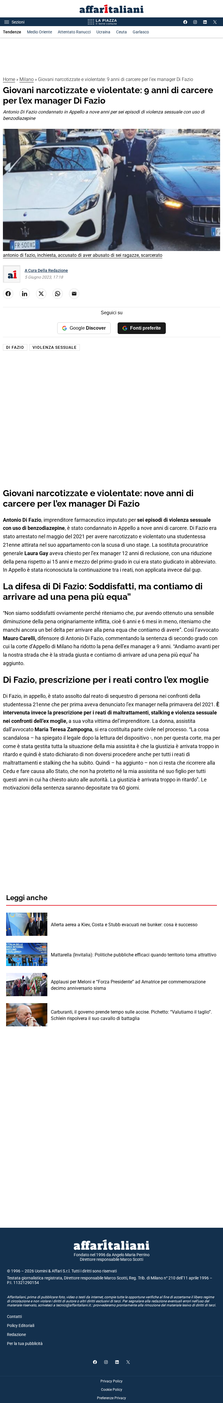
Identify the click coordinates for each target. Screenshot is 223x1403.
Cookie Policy (111, 1390)
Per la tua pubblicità (25, 1343)
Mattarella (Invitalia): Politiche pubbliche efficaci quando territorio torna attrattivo (133, 955)
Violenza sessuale (55, 347)
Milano (26, 79)
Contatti (14, 1316)
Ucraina (103, 32)
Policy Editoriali (20, 1325)
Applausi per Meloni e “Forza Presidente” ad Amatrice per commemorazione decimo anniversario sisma (128, 985)
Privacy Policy (111, 1381)
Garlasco (141, 32)
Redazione (16, 1334)
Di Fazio (15, 347)
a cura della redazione (46, 270)
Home (9, 79)
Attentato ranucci (74, 32)
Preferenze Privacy (111, 1398)
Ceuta (121, 32)
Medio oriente (39, 32)
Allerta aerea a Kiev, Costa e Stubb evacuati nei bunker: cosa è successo (124, 924)
